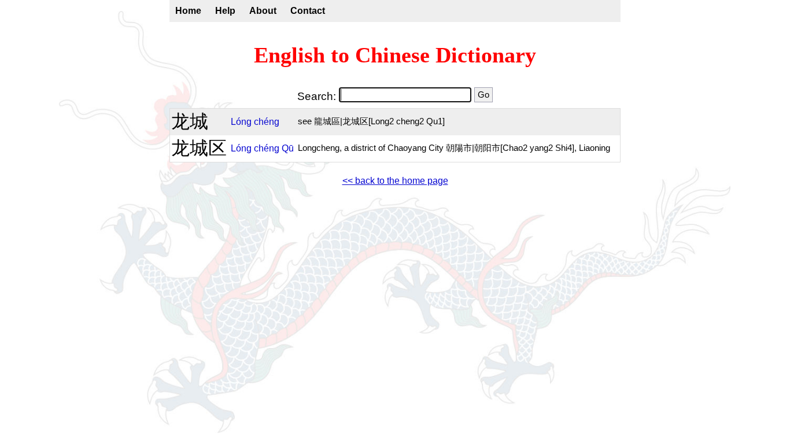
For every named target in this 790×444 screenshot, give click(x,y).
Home (188, 11)
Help (225, 11)
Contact (307, 11)
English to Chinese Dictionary (395, 55)
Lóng (241, 122)
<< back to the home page (395, 181)
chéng (266, 122)
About (262, 11)
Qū (288, 148)
